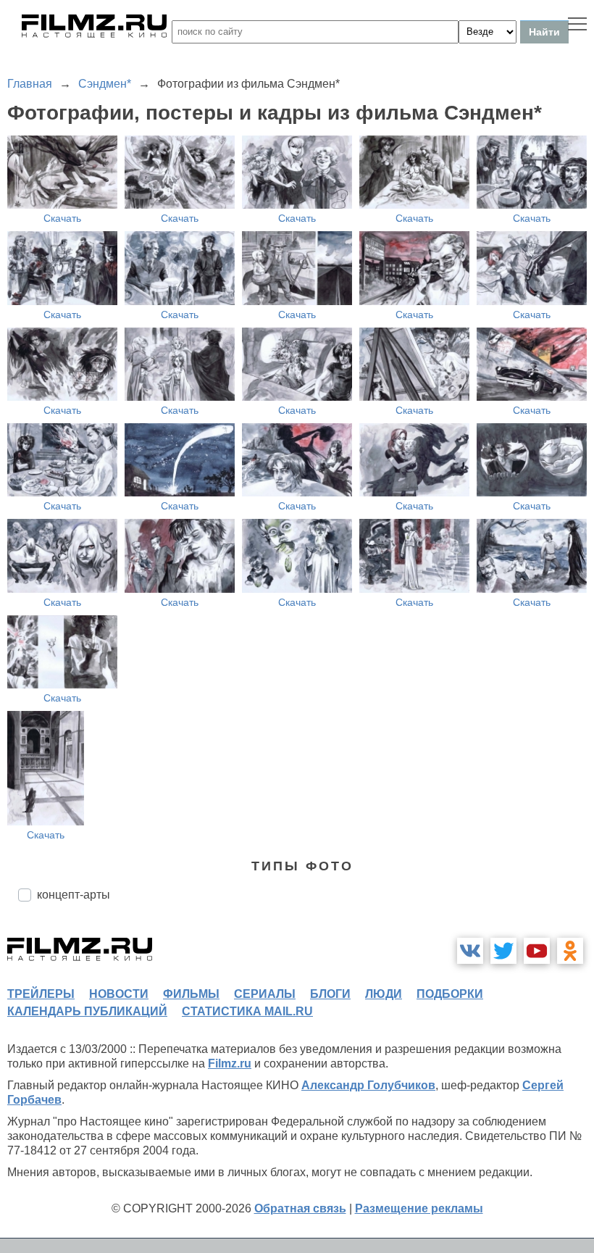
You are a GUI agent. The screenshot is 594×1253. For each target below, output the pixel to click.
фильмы (191, 994)
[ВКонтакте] (470, 951)
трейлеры (41, 994)
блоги (330, 994)
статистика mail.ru (247, 1011)
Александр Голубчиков (368, 1085)
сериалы (265, 994)
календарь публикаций (87, 1011)
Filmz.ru (229, 1063)
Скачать (62, 218)
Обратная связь (300, 1208)
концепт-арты (73, 894)
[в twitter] (503, 951)
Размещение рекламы (419, 1208)
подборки (450, 994)
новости (118, 994)
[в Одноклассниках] (570, 951)
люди (383, 994)
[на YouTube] (537, 951)
